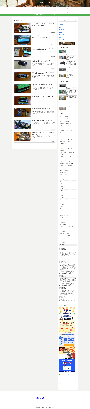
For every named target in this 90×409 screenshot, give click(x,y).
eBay (60, 37)
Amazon (61, 24)
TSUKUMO (61, 30)
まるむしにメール (63, 383)
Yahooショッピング (63, 29)
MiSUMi (60, 35)
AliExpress (61, 39)
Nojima (60, 32)
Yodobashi (61, 25)
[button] (76, 20)
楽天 (60, 27)
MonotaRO (61, 34)
